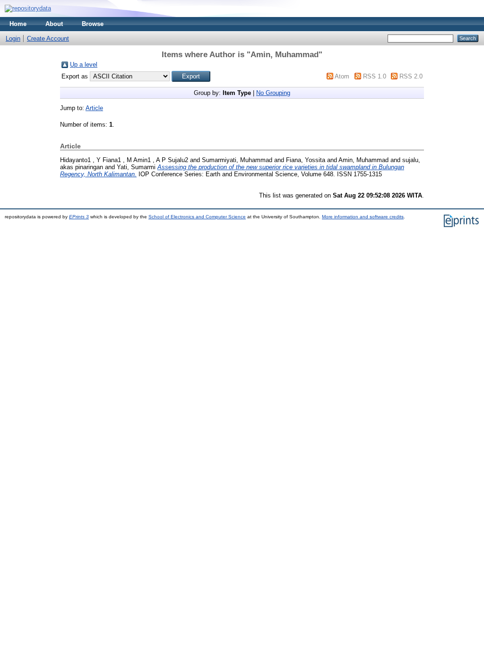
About (54, 23)
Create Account (48, 38)
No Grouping (273, 92)
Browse (93, 23)
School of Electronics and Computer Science (197, 216)
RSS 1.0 (374, 76)
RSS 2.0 (411, 76)
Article (94, 108)
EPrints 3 (79, 216)
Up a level (83, 64)
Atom (342, 76)
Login (13, 38)
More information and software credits (363, 216)
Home (17, 23)
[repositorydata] (28, 8)
